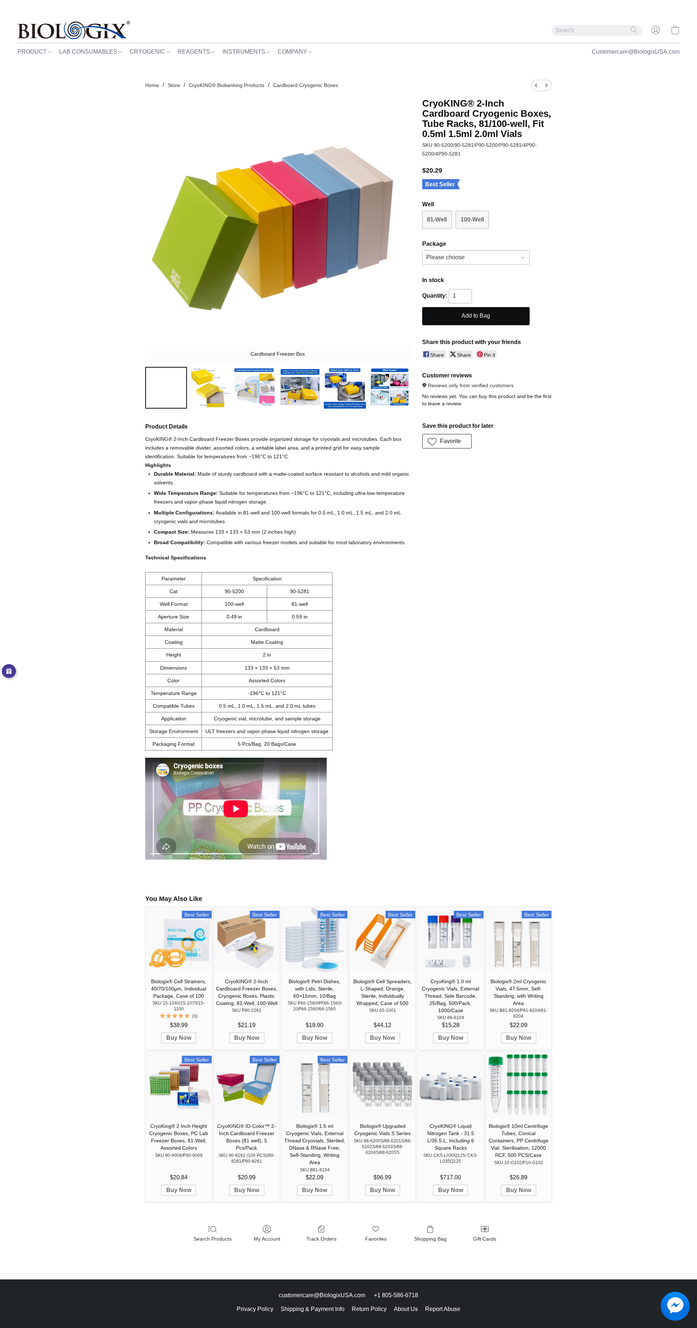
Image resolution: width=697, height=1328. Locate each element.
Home (152, 85)
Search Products (212, 1239)
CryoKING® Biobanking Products (226, 85)
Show (9, 671)
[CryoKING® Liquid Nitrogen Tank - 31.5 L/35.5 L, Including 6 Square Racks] (450, 1084)
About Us (406, 1309)
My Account (267, 1239)
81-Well (437, 219)
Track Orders (321, 1239)
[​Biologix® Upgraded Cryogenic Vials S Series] (382, 1084)
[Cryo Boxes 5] (390, 388)
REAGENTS (195, 52)
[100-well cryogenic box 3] (300, 388)
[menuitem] (536, 85)
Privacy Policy (255, 1309)
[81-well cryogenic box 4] (345, 388)
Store (174, 85)
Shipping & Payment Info (313, 1309)
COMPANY (293, 52)
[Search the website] (633, 30)
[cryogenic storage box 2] (255, 388)
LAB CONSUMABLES (89, 52)
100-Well (472, 219)
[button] (73, 30)
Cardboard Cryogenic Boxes (305, 85)
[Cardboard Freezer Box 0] (166, 388)
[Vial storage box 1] (211, 388)
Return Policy (369, 1309)
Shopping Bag (430, 1239)
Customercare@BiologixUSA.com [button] (636, 52)
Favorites (376, 1239)
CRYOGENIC (148, 52)
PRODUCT (32, 52)
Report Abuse (442, 1309)
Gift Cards (484, 1239)
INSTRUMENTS (245, 52)
